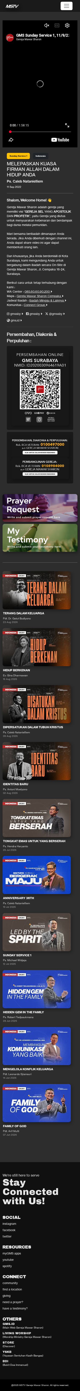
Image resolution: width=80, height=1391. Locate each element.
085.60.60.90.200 (38, 291)
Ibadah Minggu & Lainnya (47, 300)
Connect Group (35, 305)
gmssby (15, 314)
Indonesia (41, 156)
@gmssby (55, 314)
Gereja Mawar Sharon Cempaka (39, 296)
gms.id (15, 320)
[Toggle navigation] (67, 6)
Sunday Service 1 (18, 156)
